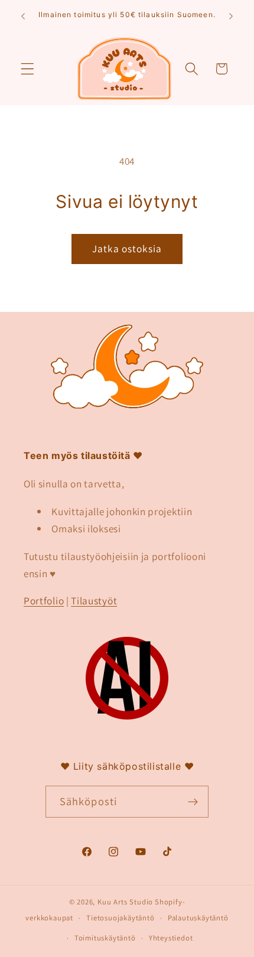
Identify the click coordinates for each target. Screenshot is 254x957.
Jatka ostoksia (127, 248)
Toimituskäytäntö (105, 938)
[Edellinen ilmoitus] (23, 16)
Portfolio (44, 600)
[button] (27, 69)
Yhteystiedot (171, 938)
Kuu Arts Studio (125, 902)
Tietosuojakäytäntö (120, 918)
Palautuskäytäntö (198, 918)
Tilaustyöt (94, 600)
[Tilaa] (193, 802)
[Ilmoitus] (231, 16)
